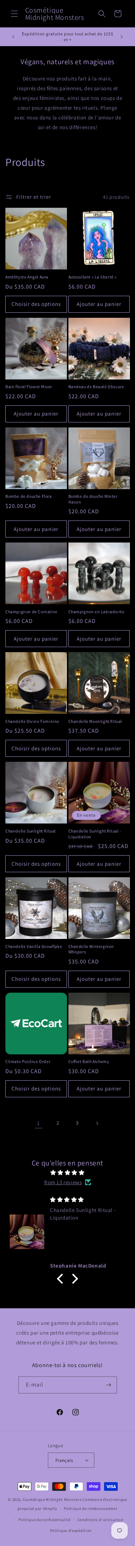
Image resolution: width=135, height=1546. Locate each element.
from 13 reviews (63, 1182)
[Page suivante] (97, 1123)
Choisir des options (36, 303)
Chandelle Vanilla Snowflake (33, 946)
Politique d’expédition (71, 1530)
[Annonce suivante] (122, 37)
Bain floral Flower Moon (28, 386)
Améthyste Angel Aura (26, 277)
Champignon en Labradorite (96, 611)
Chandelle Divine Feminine (32, 721)
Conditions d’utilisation (100, 1519)
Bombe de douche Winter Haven (93, 499)
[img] (67, 1172)
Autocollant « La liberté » (92, 277)
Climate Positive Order (27, 1061)
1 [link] (38, 1123)
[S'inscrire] (109, 1384)
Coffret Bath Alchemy (88, 1061)
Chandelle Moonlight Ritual (95, 721)
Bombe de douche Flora (28, 496)
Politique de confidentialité (44, 1519)
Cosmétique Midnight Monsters (52, 1499)
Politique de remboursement (90, 1508)
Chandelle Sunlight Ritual (30, 831)
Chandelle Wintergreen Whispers (91, 949)
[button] (14, 14)
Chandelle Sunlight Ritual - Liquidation (94, 833)
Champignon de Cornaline (31, 611)
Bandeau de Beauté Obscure (96, 386)
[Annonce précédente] (13, 37)
